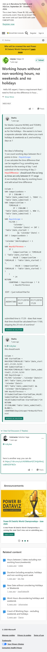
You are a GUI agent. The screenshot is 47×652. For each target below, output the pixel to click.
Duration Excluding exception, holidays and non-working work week (24, 573)
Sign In (41, 33)
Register (33, 33)
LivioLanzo (13, 437)
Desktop (7, 40)
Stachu (14, 117)
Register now (8, 24)
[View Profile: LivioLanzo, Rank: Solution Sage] (5, 438)
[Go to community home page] (15, 33)
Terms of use (39, 635)
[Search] (26, 33)
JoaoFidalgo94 (23, 591)
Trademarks (6, 640)
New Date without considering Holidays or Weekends (25, 586)
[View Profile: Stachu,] (7, 119)
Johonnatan (23, 604)
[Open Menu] (43, 40)
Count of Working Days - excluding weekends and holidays (23, 612)
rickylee (13, 59)
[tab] (22, 540)
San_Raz (21, 578)
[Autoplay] (19, 540)
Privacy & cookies (24, 635)
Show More (9, 97)
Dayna (21, 617)
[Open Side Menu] (3, 33)
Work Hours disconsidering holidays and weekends (25, 599)
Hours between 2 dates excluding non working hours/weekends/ (24, 561)
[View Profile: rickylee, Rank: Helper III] (5, 60)
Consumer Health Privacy (12, 648)
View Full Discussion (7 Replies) (15, 430)
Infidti (20, 565)
